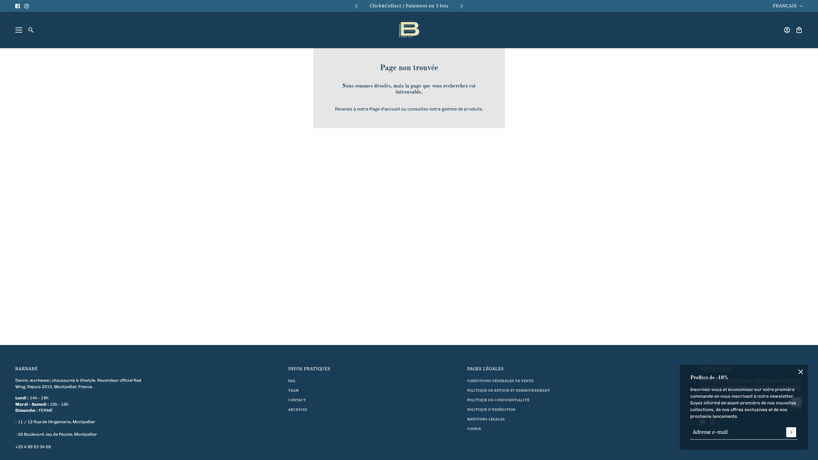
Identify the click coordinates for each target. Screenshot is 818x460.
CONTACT (297, 400)
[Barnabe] (409, 30)
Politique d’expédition (491, 410)
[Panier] (799, 30)
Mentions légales (486, 419)
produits (473, 109)
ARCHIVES (297, 410)
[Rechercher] (31, 30)
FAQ (291, 381)
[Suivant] (461, 6)
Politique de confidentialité (498, 400)
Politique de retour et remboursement (508, 390)
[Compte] (787, 30)
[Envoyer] (791, 432)
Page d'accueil (384, 109)
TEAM (293, 390)
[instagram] (26, 6)
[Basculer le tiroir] (18, 30)
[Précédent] (356, 6)
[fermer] (801, 372)
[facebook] (17, 6)
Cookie (474, 429)
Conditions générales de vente (500, 381)
